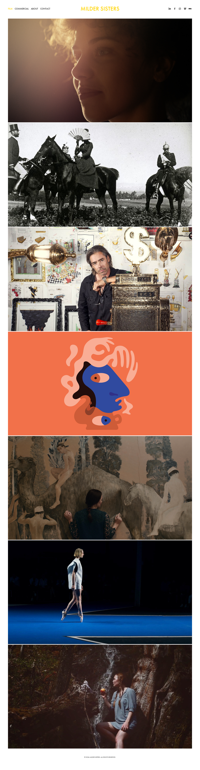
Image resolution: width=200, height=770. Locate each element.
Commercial (22, 8)
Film (10, 8)
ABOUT (34, 8)
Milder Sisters (100, 8)
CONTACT (45, 8)
